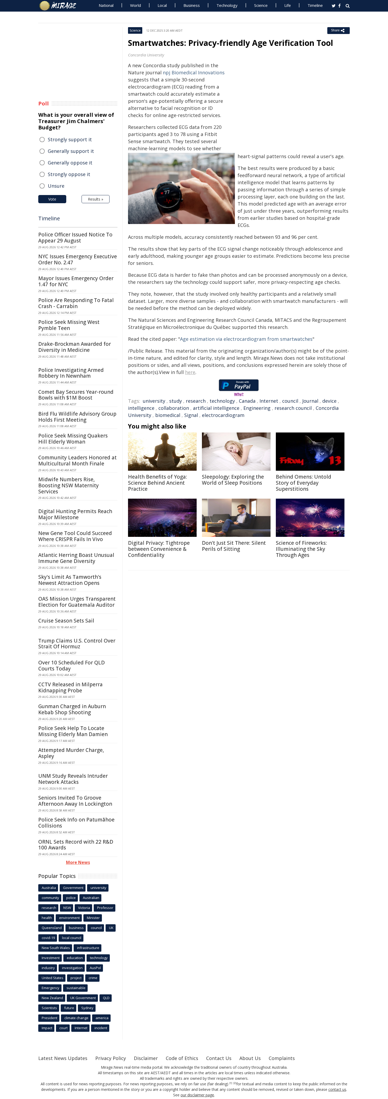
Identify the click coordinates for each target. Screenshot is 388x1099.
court (63, 1027)
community (50, 897)
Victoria (84, 907)
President (49, 1017)
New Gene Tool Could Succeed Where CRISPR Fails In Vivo (75, 536)
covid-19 (48, 937)
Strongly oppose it (69, 174)
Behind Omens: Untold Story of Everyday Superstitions (303, 482)
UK (111, 927)
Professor (105, 907)
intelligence (141, 408)
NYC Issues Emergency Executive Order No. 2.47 (77, 259)
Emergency (50, 987)
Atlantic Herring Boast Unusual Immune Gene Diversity (76, 558)
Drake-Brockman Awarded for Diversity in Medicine (74, 347)
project (76, 977)
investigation (72, 967)
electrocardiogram (223, 415)
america (102, 1017)
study (175, 401)
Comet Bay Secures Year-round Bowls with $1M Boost (75, 394)
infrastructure (88, 947)
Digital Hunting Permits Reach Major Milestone (75, 514)
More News (78, 862)
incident (100, 1027)
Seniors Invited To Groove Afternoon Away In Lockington (75, 800)
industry (48, 967)
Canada (247, 401)
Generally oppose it (70, 162)
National (106, 5)
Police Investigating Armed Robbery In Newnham (71, 373)
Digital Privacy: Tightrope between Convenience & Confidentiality (159, 548)
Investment (51, 957)
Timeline (315, 5)
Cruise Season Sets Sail (66, 620)
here (190, 372)
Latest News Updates (62, 1058)
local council (71, 937)
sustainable (76, 987)
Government (73, 887)
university (154, 401)
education (75, 957)
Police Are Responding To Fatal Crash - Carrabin (76, 303)
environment (69, 917)
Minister (93, 917)
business (76, 927)
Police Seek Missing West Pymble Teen (69, 325)
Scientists (49, 1007)
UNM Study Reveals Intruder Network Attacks (73, 778)
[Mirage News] (60, 6)
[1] (230, 1083)
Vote (52, 199)
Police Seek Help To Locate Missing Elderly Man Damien (73, 731)
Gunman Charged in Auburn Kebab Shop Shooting (72, 709)
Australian (91, 897)
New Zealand (52, 997)
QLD (106, 997)
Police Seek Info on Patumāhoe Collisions (76, 822)
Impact (47, 1027)
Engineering (257, 408)
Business (191, 5)
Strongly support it (70, 139)
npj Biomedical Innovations (194, 72)
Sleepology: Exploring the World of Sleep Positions (233, 479)
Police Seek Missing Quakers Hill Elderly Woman (73, 438)
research (196, 401)
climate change (76, 1017)
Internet (268, 401)
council (290, 401)
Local (162, 5)
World (135, 5)
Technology (227, 5)
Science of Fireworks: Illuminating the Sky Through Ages (301, 548)
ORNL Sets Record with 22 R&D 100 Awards (75, 844)
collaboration (173, 408)
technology (222, 401)
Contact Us (218, 1058)
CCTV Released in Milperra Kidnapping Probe (70, 687)
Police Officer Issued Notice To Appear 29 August (75, 237)
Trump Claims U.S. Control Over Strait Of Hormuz (76, 643)
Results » (95, 199)
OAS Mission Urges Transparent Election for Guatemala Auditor (77, 601)
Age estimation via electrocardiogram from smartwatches (246, 339)
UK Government (83, 997)
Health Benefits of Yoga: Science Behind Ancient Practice (157, 482)
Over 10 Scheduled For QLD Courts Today (71, 665)
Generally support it (71, 151)
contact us (337, 1089)
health (47, 917)
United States (52, 977)
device (329, 401)
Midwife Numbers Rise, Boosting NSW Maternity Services (68, 485)
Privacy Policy (110, 1058)
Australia (49, 887)
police (71, 897)
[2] (234, 1083)
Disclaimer (146, 1058)
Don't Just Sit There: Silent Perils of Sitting (234, 545)
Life (287, 5)
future (69, 1007)
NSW (67, 907)
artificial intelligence (216, 408)
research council (293, 408)
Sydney (87, 1007)
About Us (250, 1058)
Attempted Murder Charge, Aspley (71, 753)
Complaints (282, 1058)
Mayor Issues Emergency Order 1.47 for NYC (75, 281)
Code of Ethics (182, 1058)
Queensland (52, 927)
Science (261, 5)
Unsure (56, 186)
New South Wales (56, 947)
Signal (191, 415)
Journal (310, 401)
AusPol (95, 967)
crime (93, 977)
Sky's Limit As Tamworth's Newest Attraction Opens (69, 579)
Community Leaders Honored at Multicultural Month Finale (77, 460)
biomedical (167, 415)
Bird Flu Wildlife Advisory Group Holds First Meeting (77, 416)
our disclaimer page (197, 1094)
